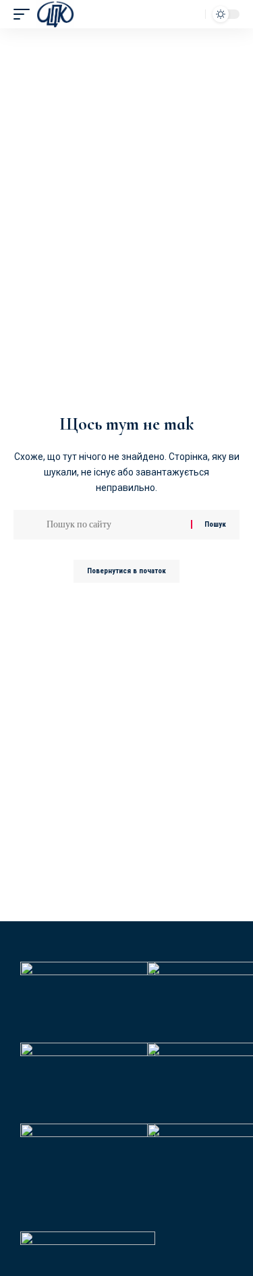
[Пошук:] (113, 525)
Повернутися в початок (126, 571)
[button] (24, 14)
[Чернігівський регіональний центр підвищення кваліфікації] (55, 14)
